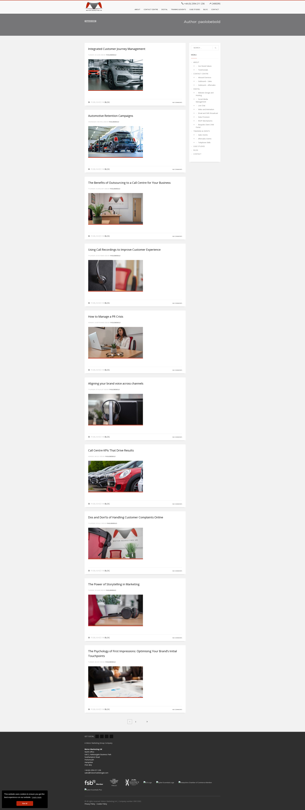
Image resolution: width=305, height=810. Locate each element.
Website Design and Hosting (205, 94)
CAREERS (215, 3)
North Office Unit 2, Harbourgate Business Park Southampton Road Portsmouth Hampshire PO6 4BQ (98, 757)
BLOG (195, 150)
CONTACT (197, 154)
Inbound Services (204, 77)
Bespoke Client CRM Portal (205, 125)
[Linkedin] (97, 736)
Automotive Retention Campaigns (110, 116)
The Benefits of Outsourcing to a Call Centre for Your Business (129, 183)
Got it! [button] (24, 803)
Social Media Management (202, 100)
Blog (107, 102)
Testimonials (203, 70)
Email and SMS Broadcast (208, 113)
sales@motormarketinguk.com (96, 773)
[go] (215, 47)
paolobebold (111, 55)
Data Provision (204, 117)
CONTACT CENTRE (200, 74)
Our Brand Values (205, 66)
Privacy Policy (90, 804)
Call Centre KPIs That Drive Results (111, 450)
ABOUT (196, 62)
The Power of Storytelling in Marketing (114, 584)
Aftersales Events (204, 139)
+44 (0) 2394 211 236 (194, 3)
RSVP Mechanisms (205, 121)
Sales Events (203, 135)
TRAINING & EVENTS (201, 131)
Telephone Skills (204, 142)
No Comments (177, 102)
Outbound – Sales (205, 81)
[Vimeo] (102, 736)
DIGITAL (196, 89)
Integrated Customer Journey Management (116, 49)
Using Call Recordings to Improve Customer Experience (124, 250)
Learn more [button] (36, 797)
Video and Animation (206, 109)
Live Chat (201, 105)
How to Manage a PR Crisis (105, 316)
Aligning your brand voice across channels (115, 383)
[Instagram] (111, 736)
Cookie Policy (102, 804)
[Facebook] (106, 736)
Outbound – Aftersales (207, 85)
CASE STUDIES (199, 146)
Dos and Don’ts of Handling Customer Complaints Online (125, 517)
